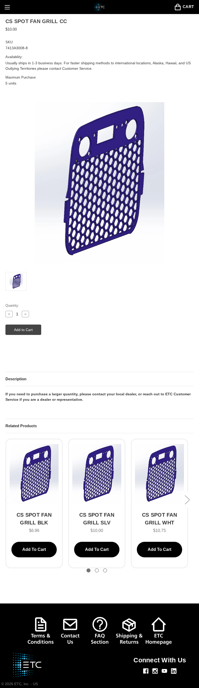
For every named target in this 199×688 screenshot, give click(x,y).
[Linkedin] (173, 671)
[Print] (17, 358)
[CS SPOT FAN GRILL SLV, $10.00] (96, 475)
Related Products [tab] (21, 426)
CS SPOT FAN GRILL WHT (159, 518)
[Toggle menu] (7, 7)
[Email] (8, 358)
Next (187, 499)
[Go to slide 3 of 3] (105, 570)
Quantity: (12, 305)
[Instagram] (155, 671)
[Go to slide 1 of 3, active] (88, 570)
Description (15, 379)
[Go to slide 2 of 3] (97, 570)
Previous (7, 499)
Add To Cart (34, 549)
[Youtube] (164, 671)
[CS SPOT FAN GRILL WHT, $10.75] (159, 475)
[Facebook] (145, 671)
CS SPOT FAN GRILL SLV (96, 518)
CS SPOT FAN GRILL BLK (34, 518)
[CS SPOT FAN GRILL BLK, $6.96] (34, 475)
